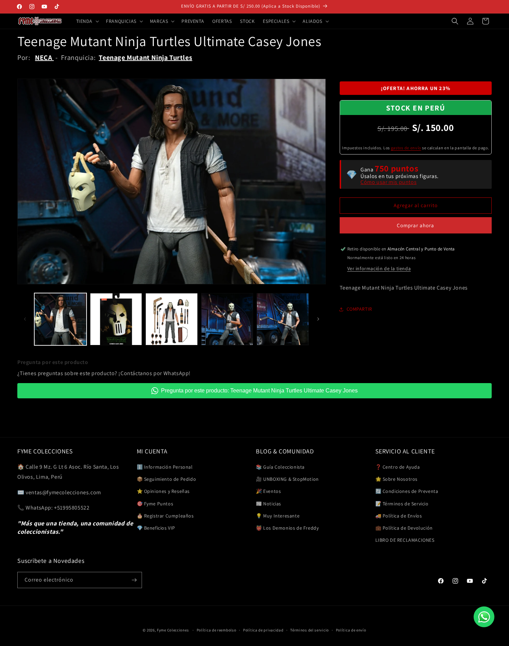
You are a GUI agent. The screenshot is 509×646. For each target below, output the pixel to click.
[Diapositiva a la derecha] (318, 319)
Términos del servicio (309, 630)
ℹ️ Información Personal (165, 467)
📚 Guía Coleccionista (280, 467)
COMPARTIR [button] (359, 309)
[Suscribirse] (134, 580)
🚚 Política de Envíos (398, 516)
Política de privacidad (263, 630)
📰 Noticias (268, 504)
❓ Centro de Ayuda (397, 467)
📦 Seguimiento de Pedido (166, 479)
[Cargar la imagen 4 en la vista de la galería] (227, 319)
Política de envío (351, 630)
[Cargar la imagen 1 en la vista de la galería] (60, 319)
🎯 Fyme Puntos (155, 504)
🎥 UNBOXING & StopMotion (287, 479)
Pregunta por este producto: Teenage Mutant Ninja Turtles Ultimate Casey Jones (259, 390)
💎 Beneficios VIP (156, 528)
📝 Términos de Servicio (402, 504)
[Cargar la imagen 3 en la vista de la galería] (171, 319)
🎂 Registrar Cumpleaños (165, 516)
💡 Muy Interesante (278, 516)
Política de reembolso (216, 630)
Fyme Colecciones (173, 630)
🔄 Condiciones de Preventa (406, 491)
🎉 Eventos (268, 491)
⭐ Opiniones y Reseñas (163, 491)
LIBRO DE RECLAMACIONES (405, 540)
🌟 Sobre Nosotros (396, 479)
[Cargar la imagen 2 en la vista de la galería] (116, 319)
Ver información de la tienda (379, 268)
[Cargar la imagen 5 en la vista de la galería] (283, 319)
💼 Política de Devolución (404, 528)
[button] (87, 21)
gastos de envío (406, 147)
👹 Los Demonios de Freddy (287, 528)
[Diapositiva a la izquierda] (25, 319)
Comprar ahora (415, 225)
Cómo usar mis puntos (388, 182)
